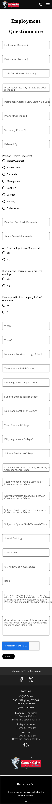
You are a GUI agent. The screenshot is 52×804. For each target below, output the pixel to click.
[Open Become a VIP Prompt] (26, 801)
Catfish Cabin (26, 762)
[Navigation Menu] (48, 4)
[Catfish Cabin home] (15, 4)
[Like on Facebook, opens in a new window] (21, 680)
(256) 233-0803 (26, 707)
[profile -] (40, 4)
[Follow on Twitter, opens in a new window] (30, 680)
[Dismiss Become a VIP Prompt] (46, 780)
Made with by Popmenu (21, 671)
